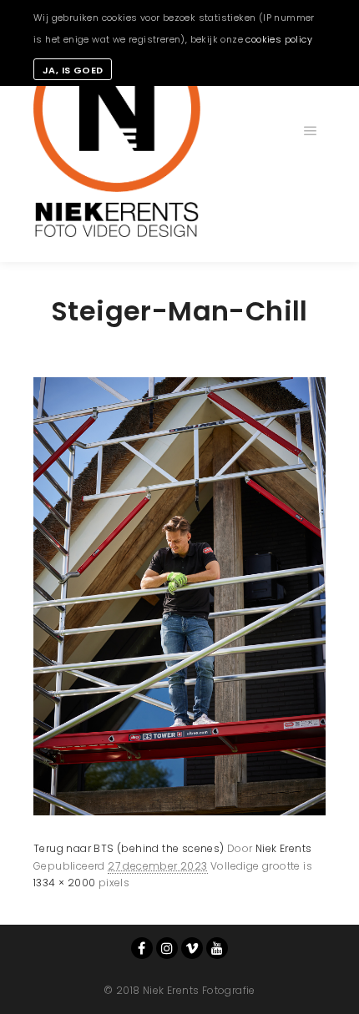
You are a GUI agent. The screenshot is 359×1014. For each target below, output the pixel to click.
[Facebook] (142, 948)
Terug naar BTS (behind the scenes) (129, 848)
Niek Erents (283, 848)
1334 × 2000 (64, 882)
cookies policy (278, 39)
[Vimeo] (192, 948)
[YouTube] (217, 948)
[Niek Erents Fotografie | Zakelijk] (116, 131)
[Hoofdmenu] (311, 131)
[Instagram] (167, 948)
